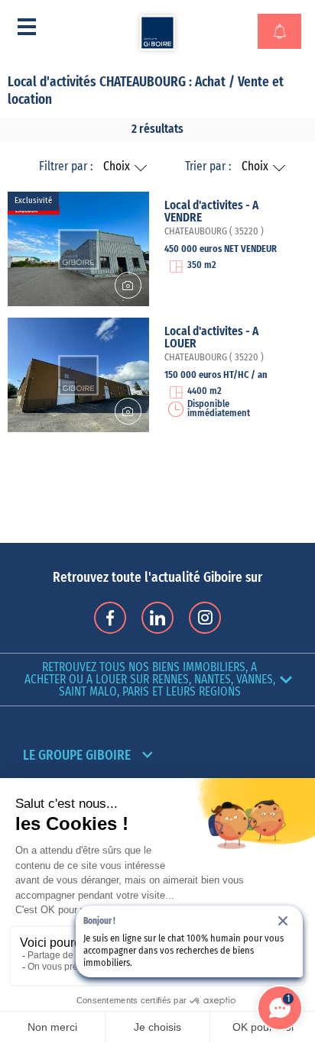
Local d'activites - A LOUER (211, 337)
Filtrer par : (66, 166)
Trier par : (208, 166)
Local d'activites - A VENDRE (211, 211)
